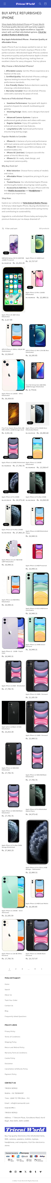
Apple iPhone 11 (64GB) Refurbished (13, 462)
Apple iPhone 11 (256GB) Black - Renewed (36, 954)
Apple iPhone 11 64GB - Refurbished (13, 686)
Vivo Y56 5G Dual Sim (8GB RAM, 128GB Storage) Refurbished (36, 386)
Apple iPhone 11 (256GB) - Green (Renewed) (12, 911)
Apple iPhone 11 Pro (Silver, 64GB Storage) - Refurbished (36, 868)
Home (7, 984)
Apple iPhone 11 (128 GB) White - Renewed (12, 954)
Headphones (34, 190)
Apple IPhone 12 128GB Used (35, 258)
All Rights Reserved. (32, 1181)
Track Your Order (11, 1000)
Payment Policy (10, 1074)
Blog (6, 1011)
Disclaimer (9, 1063)
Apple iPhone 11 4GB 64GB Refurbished (10, 769)
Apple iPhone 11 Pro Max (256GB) (12, 529)
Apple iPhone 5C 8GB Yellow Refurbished (11, 316)
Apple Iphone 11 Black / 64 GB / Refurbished (12, 728)
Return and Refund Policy (14, 1047)
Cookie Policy (10, 1058)
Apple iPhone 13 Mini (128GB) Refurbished (35, 293)
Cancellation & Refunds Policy (16, 1069)
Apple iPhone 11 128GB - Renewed (37, 694)
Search (7, 989)
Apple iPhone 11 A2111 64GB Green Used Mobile (37, 609)
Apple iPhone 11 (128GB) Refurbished (34, 463)
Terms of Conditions (12, 1037)
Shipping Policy (10, 1042)
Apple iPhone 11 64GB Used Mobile (37, 903)
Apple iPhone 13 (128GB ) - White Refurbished (12, 394)
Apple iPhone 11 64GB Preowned (36, 565)
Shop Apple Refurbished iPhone (16, 24)
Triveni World (38, 24)
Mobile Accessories (16, 190)
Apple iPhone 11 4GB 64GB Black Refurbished (36, 776)
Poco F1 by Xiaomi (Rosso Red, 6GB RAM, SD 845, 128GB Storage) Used (13, 429)
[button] (4, 3)
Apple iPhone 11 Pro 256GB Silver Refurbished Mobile (36, 429)
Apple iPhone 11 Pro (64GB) (10, 497)
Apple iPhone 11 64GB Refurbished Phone (37, 532)
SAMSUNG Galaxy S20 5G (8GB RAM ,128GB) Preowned (13, 259)
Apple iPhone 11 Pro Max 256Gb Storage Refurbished (12, 846)
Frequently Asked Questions (15, 1016)
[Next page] (41, 969)
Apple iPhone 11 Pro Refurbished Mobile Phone (36, 810)
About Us (8, 995)
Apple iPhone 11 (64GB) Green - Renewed (36, 645)
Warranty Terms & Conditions (16, 1053)
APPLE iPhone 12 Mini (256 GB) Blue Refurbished (37, 351)
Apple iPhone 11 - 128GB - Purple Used (12, 652)
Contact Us (9, 1005)
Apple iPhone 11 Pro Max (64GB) (36, 497)
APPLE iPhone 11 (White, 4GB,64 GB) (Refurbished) (13, 350)
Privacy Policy (10, 1031)
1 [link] (9, 969)
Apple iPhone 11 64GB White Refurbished (11, 601)
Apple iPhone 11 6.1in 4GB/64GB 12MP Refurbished (12, 561)
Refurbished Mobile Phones (35, 203)
